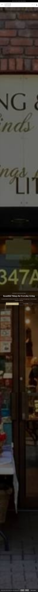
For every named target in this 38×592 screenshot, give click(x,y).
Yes (22, 590)
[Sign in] (32, 4)
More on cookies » (33, 590)
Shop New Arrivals (12, 303)
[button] (2, 4)
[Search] (34, 4)
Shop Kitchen (25, 303)
